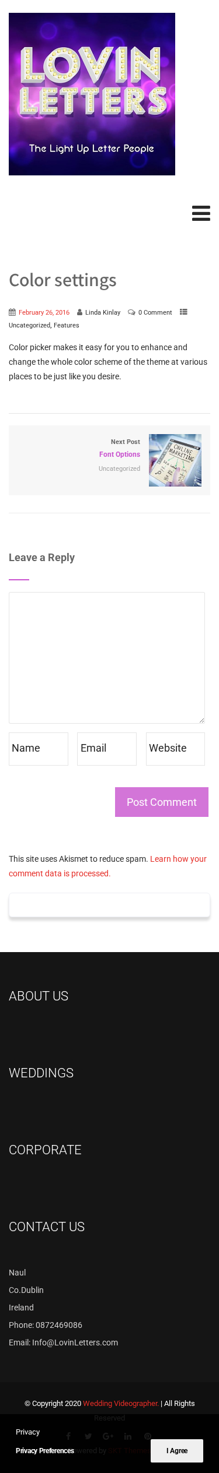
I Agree (176, 1451)
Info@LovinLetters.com (75, 1342)
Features (66, 325)
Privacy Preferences (45, 1451)
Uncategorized (29, 325)
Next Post (119, 448)
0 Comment (155, 312)
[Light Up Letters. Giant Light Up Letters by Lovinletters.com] (92, 94)
